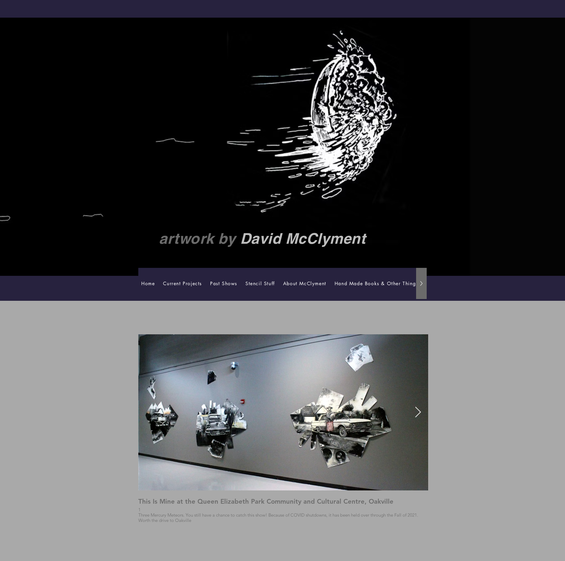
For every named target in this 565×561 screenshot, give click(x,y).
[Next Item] (418, 412)
